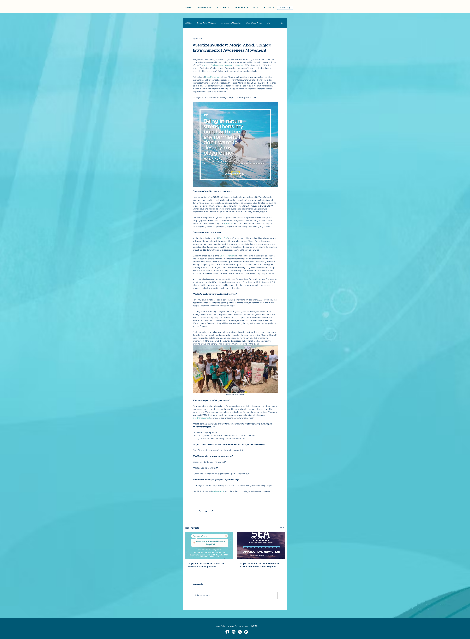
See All (282, 527)
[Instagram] (233, 632)
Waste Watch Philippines (206, 23)
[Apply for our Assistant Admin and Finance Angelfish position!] (209, 545)
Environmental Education (231, 23)
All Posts (188, 23)
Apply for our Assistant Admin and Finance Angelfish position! (206, 565)
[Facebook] (227, 632)
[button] (282, 23)
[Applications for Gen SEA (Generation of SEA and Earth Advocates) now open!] (261, 545)
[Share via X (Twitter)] (200, 511)
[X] (240, 632)
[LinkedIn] (246, 632)
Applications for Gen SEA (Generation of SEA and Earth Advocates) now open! (260, 565)
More (269, 23)
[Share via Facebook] (194, 511)
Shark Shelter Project (254, 23)
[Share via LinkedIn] (206, 511)
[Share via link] (212, 511)
